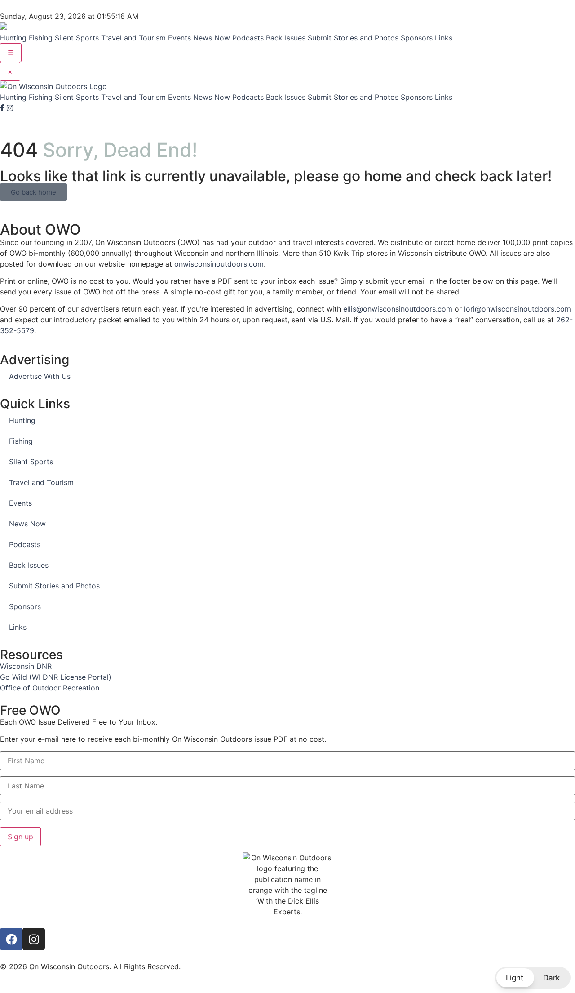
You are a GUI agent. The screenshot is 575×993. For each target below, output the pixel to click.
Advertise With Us (40, 376)
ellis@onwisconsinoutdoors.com (397, 308)
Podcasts (248, 37)
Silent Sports (77, 37)
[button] (533, 978)
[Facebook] (3, 107)
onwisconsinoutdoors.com (219, 263)
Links (443, 37)
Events (179, 37)
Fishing (41, 37)
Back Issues (285, 37)
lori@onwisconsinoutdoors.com (517, 308)
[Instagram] (10, 107)
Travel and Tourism (133, 37)
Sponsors (417, 37)
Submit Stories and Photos (353, 37)
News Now (211, 37)
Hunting (13, 37)
